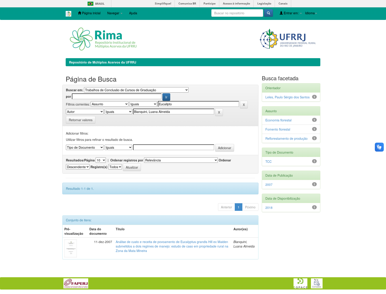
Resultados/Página (80, 160)
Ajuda (133, 13)
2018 (269, 207)
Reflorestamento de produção (286, 138)
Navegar (113, 13)
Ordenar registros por (126, 160)
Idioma (310, 13)
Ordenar (225, 160)
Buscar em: (74, 90)
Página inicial (91, 13)
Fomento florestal (277, 129)
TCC (268, 161)
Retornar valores (80, 120)
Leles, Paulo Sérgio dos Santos (287, 97)
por (68, 96)
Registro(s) (98, 167)
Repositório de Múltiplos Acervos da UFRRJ (102, 62)
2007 (269, 184)
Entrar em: (291, 13)
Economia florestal (278, 120)
